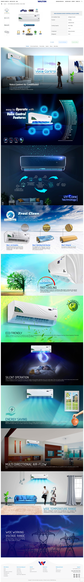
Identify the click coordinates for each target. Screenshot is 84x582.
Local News (45, 568)
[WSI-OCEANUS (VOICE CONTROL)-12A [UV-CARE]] (7, 10)
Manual (51, 46)
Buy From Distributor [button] (62, 42)
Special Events (58, 570)
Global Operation (6, 573)
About (5, 570)
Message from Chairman (8, 571)
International (32, 568)
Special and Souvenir (33, 571)
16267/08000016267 (76, 568)
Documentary (58, 571)
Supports (47, 46)
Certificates (6, 574)
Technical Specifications (34, 46)
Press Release (45, 571)
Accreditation (6, 575)
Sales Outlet (19, 570)
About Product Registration (21, 574)
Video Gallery (56, 46)
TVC (56, 568)
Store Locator (19, 571)
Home (5, 568)
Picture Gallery (41, 46)
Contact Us (18, 568)
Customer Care (19, 573)
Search (5, 3)
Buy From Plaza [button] (75, 42)
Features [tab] (27, 46)
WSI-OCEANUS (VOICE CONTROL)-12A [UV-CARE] (16, 3)
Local (31, 570)
